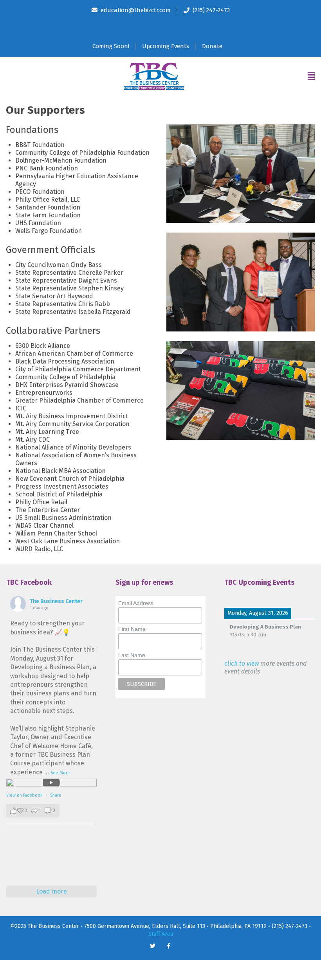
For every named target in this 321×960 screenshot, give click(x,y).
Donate (212, 46)
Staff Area (160, 934)
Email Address (135, 603)
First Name (132, 629)
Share (55, 795)
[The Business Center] (153, 76)
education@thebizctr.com (136, 10)
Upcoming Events (165, 46)
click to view (241, 663)
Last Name (131, 655)
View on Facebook (25, 795)
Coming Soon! (110, 46)
